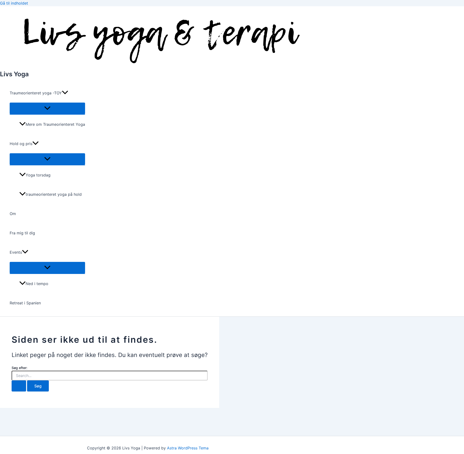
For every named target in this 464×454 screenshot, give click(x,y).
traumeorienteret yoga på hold (54, 194)
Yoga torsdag (38, 175)
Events (16, 252)
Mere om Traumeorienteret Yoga (55, 124)
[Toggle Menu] (47, 108)
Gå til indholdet (14, 3)
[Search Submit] (19, 385)
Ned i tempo (37, 283)
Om (13, 213)
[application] (65, 93)
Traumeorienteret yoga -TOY (36, 93)
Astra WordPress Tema (188, 448)
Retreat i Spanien (25, 302)
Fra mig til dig (22, 232)
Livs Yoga (14, 74)
